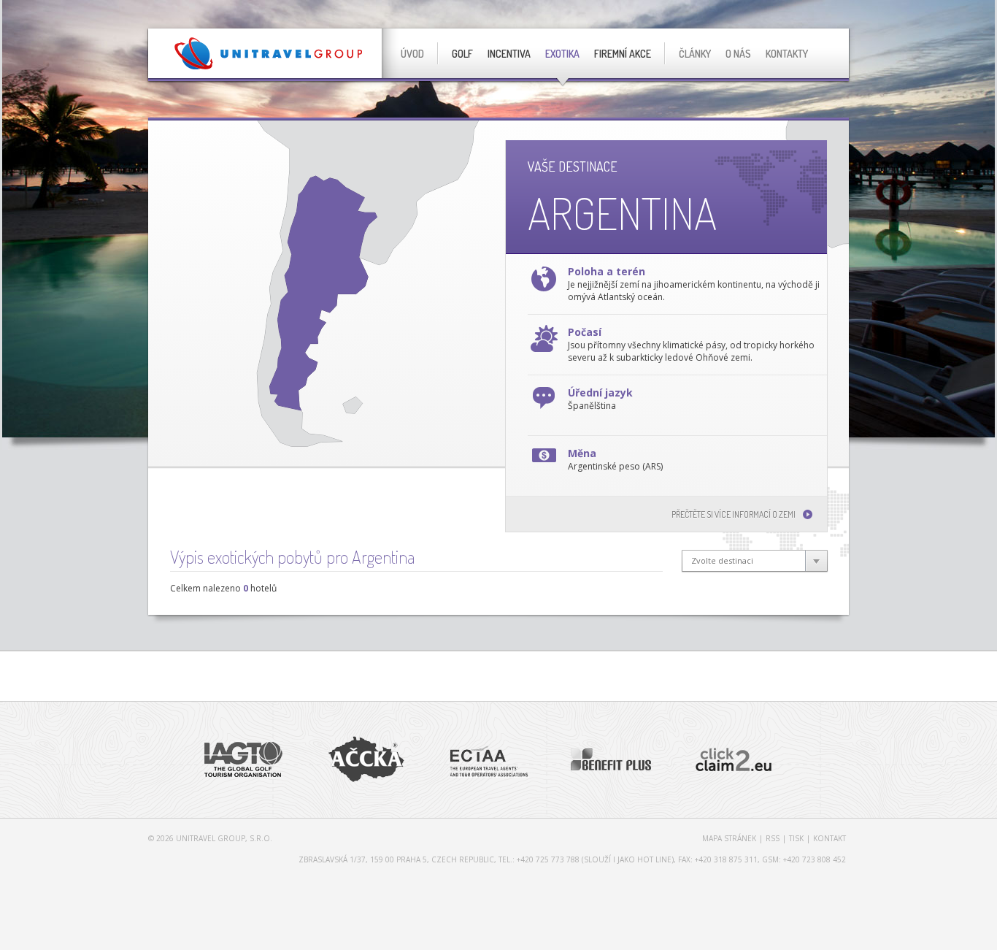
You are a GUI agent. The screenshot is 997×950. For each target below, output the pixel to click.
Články (695, 53)
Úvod (412, 53)
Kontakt (829, 838)
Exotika (562, 53)
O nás (738, 53)
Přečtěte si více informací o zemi (733, 514)
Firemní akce (622, 53)
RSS (772, 838)
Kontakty (787, 53)
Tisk (796, 838)
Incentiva (509, 53)
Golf (462, 53)
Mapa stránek (729, 838)
